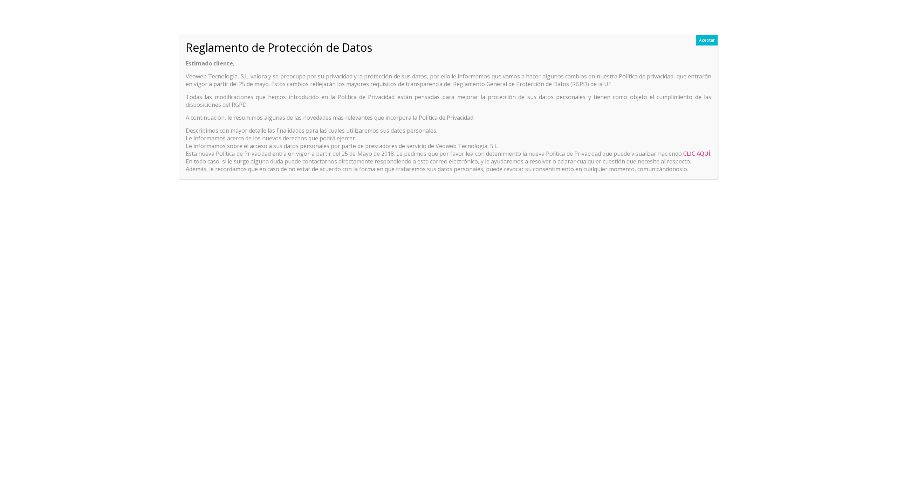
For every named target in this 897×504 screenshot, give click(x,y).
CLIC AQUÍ (696, 154)
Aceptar (707, 40)
